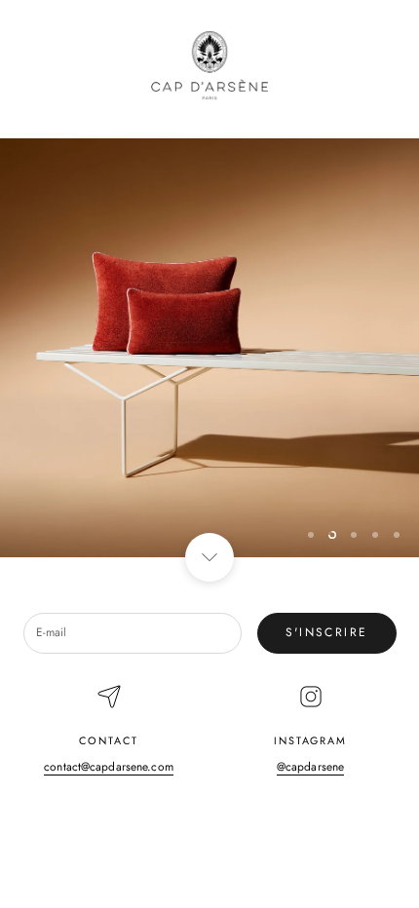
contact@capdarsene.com (108, 767)
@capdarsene (310, 767)
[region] (209, 347)
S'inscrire (327, 632)
